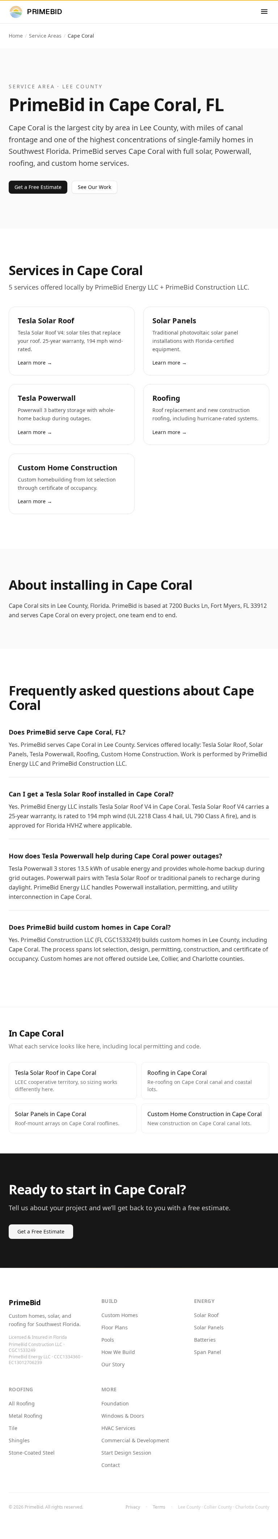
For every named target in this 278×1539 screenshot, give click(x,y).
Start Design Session (126, 1452)
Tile (13, 1428)
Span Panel (207, 1352)
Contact (110, 1465)
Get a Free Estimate (38, 187)
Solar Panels (209, 1327)
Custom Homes (119, 1315)
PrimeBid (25, 1302)
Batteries (205, 1339)
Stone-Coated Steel (32, 1452)
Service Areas (45, 35)
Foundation (115, 1403)
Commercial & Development (135, 1440)
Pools (107, 1339)
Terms (159, 1507)
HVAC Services (118, 1428)
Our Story (113, 1364)
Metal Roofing (25, 1415)
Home (16, 35)
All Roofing (22, 1403)
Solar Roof (206, 1315)
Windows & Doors (122, 1415)
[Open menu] (264, 12)
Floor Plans (114, 1327)
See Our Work (94, 187)
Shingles (19, 1440)
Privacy (133, 1507)
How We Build (118, 1352)
